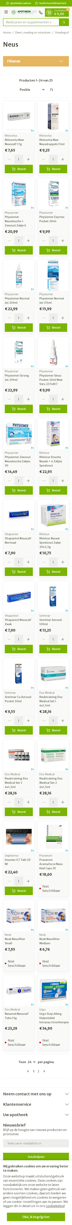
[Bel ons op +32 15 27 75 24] (41, 12)
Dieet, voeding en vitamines (33, 32)
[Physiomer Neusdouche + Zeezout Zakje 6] (18, 193)
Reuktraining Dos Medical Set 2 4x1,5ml (50, 783)
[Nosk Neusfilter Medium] (53, 915)
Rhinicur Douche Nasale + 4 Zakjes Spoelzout (50, 461)
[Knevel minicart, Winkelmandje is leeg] (49, 12)
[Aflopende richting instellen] (51, 89)
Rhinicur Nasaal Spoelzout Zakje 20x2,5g (50, 543)
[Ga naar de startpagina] (24, 12)
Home (7, 32)
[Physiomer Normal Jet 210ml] (18, 275)
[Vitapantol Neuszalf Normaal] (18, 515)
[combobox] (31, 22)
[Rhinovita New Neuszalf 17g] (18, 116)
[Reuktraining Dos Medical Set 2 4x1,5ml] (53, 755)
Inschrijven (36, 1157)
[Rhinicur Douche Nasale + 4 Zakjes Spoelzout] (53, 433)
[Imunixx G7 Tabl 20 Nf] (18, 836)
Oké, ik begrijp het (36, 1217)
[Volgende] (43, 1071)
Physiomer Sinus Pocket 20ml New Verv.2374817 (50, 380)
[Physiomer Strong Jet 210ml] (18, 352)
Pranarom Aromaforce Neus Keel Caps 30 (51, 864)
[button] (36, 61)
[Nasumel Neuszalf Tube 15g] (18, 990)
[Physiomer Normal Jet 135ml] (53, 275)
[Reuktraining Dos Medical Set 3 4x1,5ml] (18, 755)
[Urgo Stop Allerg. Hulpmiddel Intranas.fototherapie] (53, 990)
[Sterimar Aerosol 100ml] (53, 596)
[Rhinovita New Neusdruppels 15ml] (53, 116)
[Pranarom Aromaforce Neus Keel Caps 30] (53, 836)
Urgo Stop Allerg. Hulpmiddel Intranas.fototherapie (54, 1018)
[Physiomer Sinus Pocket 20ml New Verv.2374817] (53, 352)
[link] (28, 1071)
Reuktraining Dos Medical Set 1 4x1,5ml (50, 701)
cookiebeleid (55, 1206)
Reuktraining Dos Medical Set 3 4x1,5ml (16, 783)
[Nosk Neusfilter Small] (18, 915)
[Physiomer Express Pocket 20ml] (53, 193)
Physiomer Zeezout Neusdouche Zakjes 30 (18, 461)
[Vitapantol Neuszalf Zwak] (18, 596)
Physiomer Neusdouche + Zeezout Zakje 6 (15, 221)
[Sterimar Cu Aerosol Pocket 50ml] (18, 673)
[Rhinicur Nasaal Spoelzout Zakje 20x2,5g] (53, 515)
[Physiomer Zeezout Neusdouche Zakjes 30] (18, 433)
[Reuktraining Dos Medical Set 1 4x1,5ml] (53, 673)
